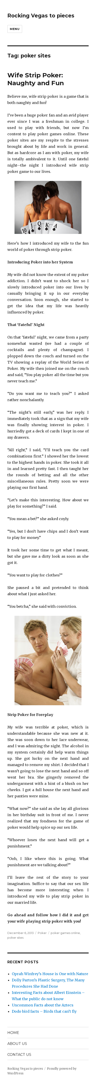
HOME (13, 1033)
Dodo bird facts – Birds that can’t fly (44, 1011)
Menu (14, 29)
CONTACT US (19, 1054)
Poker (42, 933)
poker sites (15, 937)
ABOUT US (17, 1044)
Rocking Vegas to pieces (40, 16)
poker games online (65, 933)
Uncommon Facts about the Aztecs (42, 1005)
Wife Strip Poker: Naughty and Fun (35, 79)
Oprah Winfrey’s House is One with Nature (50, 974)
